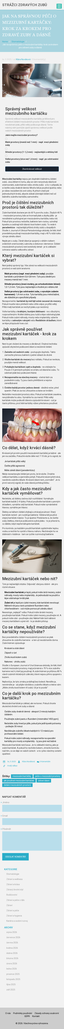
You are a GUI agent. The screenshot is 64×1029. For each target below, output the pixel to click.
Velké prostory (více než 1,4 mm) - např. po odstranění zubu (31, 160)
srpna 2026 (11, 932)
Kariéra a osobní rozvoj (17, 921)
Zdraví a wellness (14, 879)
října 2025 (11, 984)
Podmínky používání (22, 1013)
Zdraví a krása (13, 884)
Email (5, 815)
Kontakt (36, 1016)
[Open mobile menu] (59, 6)
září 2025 (10, 989)
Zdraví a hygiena (14, 916)
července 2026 (13, 937)
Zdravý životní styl (14, 889)
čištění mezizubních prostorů (17, 785)
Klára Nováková (23, 59)
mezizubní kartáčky (22, 776)
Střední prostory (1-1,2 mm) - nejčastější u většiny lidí (31, 152)
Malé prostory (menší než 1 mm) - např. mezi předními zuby (31, 143)
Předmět (6, 829)
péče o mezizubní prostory (47, 776)
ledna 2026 (11, 969)
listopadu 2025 (13, 979)
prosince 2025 (13, 974)
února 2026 (11, 963)
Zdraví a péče (12, 910)
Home (5, 41)
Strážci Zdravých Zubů (24, 5)
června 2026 (12, 942)
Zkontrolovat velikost (32, 169)
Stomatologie (18, 41)
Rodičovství (11, 895)
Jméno (5, 802)
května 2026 (12, 948)
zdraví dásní (43, 780)
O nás (8, 1013)
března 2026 (12, 958)
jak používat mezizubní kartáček (19, 780)
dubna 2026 (12, 953)
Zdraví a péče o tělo (15, 900)
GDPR (27, 1016)
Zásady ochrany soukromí (47, 1013)
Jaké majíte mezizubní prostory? (21, 135)
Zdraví (9, 905)
